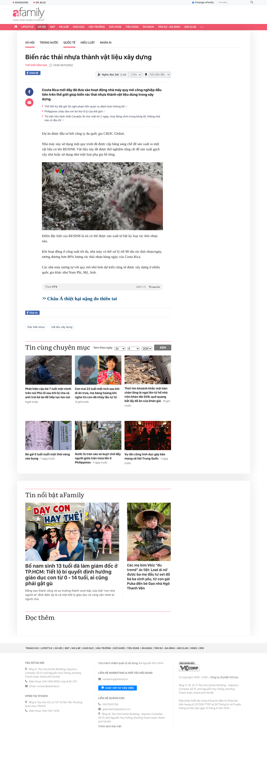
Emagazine (21, 2)
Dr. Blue (41, 2)
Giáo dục (79, 27)
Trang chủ (32, 648)
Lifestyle (27, 27)
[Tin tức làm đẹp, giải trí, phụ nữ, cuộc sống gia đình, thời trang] (29, 14)
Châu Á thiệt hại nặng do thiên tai (82, 298)
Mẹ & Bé (64, 27)
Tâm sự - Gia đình (169, 27)
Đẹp (52, 27)
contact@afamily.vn (48, 686)
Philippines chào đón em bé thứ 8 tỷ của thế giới (73, 111)
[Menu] (201, 27)
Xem (163, 347)
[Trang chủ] (16, 27)
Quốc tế (69, 42)
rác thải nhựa (36, 327)
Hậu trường (97, 27)
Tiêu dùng (132, 27)
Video (193, 648)
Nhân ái (106, 42)
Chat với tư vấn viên (119, 688)
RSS (201, 648)
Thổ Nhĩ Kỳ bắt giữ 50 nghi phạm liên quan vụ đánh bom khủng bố (84, 106)
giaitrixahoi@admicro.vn (117, 709)
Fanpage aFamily (204, 2)
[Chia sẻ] (29, 92)
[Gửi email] (29, 102)
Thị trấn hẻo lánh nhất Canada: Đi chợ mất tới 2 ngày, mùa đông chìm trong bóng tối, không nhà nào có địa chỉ (102, 118)
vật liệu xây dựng (61, 327)
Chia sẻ (33, 73)
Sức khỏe (115, 27)
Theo (102, 287)
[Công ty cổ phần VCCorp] (189, 667)
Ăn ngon (148, 27)
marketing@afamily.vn (115, 679)
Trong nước (49, 42)
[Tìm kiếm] (251, 2)
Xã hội (42, 27)
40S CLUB (190, 27)
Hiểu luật (88, 42)
